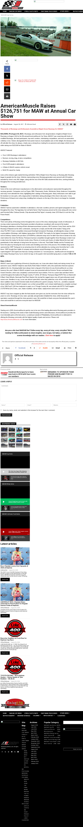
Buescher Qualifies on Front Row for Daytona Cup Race (14, 639)
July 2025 (33, 751)
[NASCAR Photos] (74, 124)
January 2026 (34, 739)
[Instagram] (67, 124)
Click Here (49, 335)
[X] (7, 76)
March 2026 (34, 735)
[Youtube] (71, 124)
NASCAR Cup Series (7, 15)
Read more (5, 579)
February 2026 (35, 737)
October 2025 (34, 745)
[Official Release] (7, 358)
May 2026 (33, 731)
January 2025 (34, 763)
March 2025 (34, 759)
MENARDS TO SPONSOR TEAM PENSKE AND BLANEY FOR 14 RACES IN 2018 (61, 374)
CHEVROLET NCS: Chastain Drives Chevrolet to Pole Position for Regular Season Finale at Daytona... (14, 603)
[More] (76, 348)
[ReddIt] (7, 82)
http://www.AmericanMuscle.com (11, 319)
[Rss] (15, 752)
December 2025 (35, 741)
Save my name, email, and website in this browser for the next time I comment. (29, 410)
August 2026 (34, 725)
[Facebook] (7, 69)
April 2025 (34, 757)
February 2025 (35, 761)
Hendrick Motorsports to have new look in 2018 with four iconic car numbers (22, 374)
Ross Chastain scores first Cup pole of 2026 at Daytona (14, 567)
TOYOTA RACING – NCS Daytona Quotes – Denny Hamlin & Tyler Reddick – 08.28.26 (12, 677)
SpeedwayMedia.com (39, 343)
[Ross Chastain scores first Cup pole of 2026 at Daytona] (15, 556)
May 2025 (33, 755)
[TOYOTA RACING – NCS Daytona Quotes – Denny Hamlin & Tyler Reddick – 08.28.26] (15, 665)
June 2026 (34, 729)
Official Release (7, 124)
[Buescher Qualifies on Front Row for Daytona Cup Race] (15, 628)
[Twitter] (63, 124)
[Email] (7, 89)
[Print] (7, 96)
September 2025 (35, 747)
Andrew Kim (4, 570)
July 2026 (33, 727)
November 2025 (35, 743)
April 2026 (34, 733)
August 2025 (34, 749)
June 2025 (34, 753)
